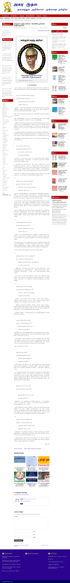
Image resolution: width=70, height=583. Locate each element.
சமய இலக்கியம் (7, 18)
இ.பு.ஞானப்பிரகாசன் (56, 214)
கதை (16, 18)
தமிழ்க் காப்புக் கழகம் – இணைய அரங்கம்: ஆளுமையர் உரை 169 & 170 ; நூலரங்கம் (62, 110)
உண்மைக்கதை (5, 119)
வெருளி (4, 185)
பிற (37, 18)
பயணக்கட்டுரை (5, 164)
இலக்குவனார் (5, 115)
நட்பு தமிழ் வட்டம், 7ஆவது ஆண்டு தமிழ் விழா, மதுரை (62, 87)
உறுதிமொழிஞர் (5, 122)
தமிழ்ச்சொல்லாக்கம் (56, 212)
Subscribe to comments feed (22, 494)
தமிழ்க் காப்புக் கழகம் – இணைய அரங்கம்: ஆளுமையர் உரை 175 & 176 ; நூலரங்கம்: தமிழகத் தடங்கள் (59, 38)
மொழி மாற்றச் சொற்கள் (57, 217)
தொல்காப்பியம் (5, 15)
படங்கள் (4, 159)
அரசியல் (28, 448)
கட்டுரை (12, 18)
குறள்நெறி (4, 136)
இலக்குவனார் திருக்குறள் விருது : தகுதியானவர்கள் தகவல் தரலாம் (57, 34)
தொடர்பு (40, 18)
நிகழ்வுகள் (39, 15)
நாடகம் (4, 156)
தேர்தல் (4, 151)
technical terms (55, 220)
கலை (3, 128)
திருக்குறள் (22, 15)
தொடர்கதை (5, 153)
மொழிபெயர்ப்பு (5, 180)
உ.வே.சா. (63, 217)
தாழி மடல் (54, 207)
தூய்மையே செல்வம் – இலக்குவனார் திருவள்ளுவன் (62, 164)
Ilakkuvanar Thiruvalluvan (57, 201)
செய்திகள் (28, 18)
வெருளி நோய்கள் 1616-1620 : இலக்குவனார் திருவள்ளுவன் (62, 143)
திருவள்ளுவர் (38, 448)
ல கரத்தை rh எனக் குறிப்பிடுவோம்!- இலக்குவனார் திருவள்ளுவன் (62, 135)
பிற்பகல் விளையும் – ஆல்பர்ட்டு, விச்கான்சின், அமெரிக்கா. (21, 545)
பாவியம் (23, 18)
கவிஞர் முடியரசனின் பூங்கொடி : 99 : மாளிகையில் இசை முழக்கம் (62, 172)
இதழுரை (4, 110)
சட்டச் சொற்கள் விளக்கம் (61, 219)
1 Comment (44, 27)
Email (34, 534)
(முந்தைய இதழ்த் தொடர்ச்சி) (43, 30)
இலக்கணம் (5, 113)
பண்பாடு (4, 162)
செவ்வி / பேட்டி (5, 144)
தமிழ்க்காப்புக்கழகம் (62, 216)
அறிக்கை (4, 104)
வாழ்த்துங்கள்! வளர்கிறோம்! (52, 564)
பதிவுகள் (53, 31)
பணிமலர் (4, 161)
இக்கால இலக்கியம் (30, 15)
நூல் (65, 202)
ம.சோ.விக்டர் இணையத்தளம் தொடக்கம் (55, 561)
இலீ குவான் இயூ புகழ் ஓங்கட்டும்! (7, 26)
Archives (3, 193)
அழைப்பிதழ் (5, 107)
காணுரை (4, 133)
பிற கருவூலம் (5, 170)
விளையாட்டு (5, 184)
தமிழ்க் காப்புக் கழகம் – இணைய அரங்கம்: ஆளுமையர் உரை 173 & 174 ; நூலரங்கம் (59, 44)
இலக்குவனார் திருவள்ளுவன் (21, 27)
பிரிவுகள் (61, 31)
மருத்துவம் (4, 176)
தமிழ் (59, 211)
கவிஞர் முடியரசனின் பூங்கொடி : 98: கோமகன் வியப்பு (62, 180)
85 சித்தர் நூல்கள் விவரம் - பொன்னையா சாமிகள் (56, 556)
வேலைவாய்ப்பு (33, 18)
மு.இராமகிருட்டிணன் (6, 177)
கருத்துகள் (57, 31)
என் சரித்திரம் (57, 222)
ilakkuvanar (55, 204)
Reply (21, 503)
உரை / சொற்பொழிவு (6, 121)
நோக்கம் (45, 16)
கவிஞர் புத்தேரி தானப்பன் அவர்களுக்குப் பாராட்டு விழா (61, 69)
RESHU (21, 499)
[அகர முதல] (34, 12)
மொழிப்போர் (5, 182)
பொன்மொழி (5, 174)
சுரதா (62, 222)
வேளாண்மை (5, 190)
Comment (16, 516)
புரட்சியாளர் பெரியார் (44, 545)
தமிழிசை (4, 147)
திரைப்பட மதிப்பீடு (6, 150)
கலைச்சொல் (61, 220)
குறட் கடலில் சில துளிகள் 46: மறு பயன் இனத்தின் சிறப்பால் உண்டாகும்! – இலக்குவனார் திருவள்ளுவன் (19, 486)
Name (34, 531)
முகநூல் (4, 179)
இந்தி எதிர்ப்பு (5, 112)
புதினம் (4, 171)
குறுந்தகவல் (5, 138)
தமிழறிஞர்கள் (5, 145)
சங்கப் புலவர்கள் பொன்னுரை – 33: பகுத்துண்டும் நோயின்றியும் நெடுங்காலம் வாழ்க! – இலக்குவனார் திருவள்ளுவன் (43, 486)
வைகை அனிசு (62, 209)
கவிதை (19, 18)
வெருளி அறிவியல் (6, 187)
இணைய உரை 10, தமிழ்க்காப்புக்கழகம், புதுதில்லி (10, 570)
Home (6, 20)
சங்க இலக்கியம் (14, 15)
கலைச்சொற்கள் (5, 130)
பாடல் (3, 165)
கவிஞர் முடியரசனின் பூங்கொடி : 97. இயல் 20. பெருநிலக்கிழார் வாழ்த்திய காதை (62, 188)
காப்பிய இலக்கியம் (6, 135)
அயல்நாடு (4, 103)
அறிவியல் (1, 18)
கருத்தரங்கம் (5, 127)
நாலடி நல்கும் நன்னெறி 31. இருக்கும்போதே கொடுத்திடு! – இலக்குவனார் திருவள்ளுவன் (19, 470)
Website (34, 537)
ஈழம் (3, 118)
